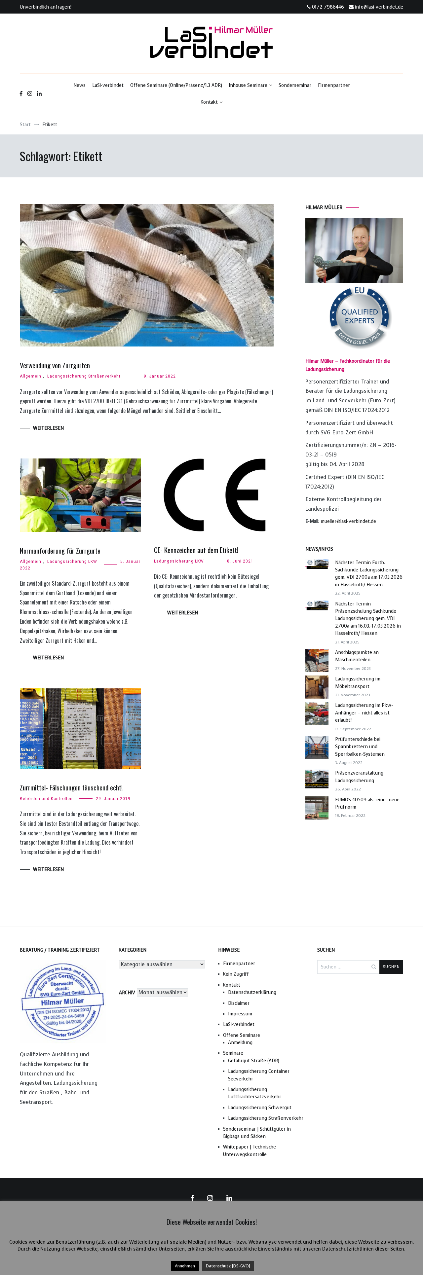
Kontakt (209, 102)
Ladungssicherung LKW (72, 562)
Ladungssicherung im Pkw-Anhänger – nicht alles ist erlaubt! (364, 712)
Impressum (240, 1014)
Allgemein (30, 376)
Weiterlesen (48, 428)
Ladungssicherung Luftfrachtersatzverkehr (254, 1093)
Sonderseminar (295, 85)
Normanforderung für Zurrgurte (60, 550)
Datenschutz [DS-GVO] (228, 1266)
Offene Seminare (241, 1035)
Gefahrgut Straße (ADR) (253, 1061)
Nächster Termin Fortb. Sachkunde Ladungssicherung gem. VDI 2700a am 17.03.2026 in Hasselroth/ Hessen (369, 574)
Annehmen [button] (185, 1266)
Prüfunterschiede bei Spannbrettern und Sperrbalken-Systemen (360, 746)
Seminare (233, 1053)
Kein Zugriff (236, 974)
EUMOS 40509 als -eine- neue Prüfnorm (367, 803)
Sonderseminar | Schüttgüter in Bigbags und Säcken (257, 1133)
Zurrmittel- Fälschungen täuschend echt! (71, 787)
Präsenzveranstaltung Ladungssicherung (359, 776)
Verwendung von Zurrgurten (55, 365)
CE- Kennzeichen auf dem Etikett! (196, 550)
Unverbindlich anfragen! (45, 7)
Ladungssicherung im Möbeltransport (357, 682)
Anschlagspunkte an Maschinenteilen (357, 656)
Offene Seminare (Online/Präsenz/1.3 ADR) (176, 85)
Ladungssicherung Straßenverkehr (84, 376)
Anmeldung (240, 1042)
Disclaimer (239, 1003)
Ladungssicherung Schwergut (259, 1108)
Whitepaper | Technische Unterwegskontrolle (249, 1150)
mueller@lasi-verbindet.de (348, 521)
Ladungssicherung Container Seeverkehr (258, 1075)
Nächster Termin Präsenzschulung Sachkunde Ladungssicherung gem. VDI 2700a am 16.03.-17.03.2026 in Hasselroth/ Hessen (368, 619)
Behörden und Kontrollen (46, 799)
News (79, 85)
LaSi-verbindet (108, 85)
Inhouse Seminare (248, 85)
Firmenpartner (334, 85)
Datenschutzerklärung (252, 992)
